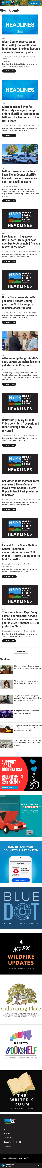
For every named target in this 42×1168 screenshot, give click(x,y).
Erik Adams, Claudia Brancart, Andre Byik (13, 631)
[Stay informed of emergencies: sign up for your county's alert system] (21, 862)
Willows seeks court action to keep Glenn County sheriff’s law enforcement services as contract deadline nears (20, 176)
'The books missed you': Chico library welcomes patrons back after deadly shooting (27, 743)
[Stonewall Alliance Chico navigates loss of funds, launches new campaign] (6, 669)
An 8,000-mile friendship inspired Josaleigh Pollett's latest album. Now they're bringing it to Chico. (27, 698)
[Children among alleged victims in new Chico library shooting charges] (6, 684)
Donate (35, 3)
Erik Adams (5, 186)
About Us (7, 1133)
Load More (21, 652)
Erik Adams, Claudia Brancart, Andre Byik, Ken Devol (16, 125)
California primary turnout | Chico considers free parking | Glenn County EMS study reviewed (20, 425)
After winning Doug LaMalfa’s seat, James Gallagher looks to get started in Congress (21, 361)
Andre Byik (5, 370)
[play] (3, 1165)
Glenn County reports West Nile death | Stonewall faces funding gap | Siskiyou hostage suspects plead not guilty (21, 47)
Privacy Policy (8, 1137)
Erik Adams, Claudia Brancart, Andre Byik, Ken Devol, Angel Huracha (18, 57)
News (3, 38)
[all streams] (39, 1165)
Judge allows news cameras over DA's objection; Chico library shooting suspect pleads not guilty (28, 728)
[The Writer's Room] (21, 1091)
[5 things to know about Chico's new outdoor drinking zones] (6, 714)
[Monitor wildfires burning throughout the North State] (21, 953)
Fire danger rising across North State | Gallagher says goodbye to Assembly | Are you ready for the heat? (21, 242)
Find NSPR (7, 1146)
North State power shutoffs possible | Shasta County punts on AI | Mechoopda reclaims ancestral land (18, 303)
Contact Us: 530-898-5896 (12, 1142)
